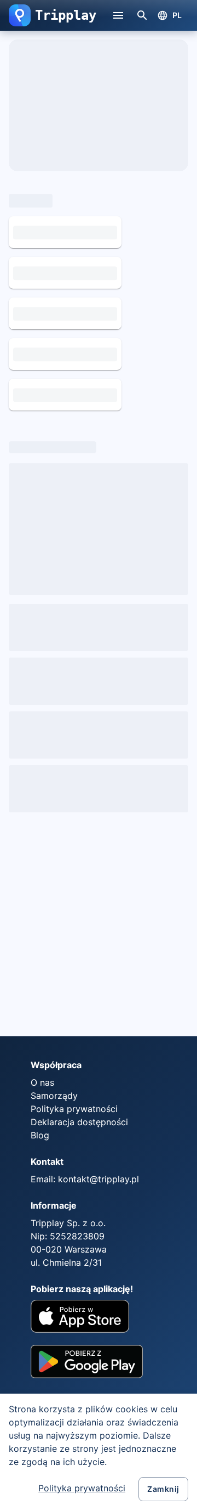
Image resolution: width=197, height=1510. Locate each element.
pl (177, 15)
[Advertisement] (98, 929)
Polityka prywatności (81, 1488)
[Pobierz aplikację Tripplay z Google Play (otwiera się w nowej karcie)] (87, 1365)
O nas (42, 1082)
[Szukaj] (142, 15)
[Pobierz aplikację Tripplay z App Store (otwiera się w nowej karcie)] (80, 1318)
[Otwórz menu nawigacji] (118, 15)
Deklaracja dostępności (79, 1121)
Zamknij (163, 1489)
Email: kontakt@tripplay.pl (85, 1179)
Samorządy (54, 1095)
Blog (40, 1135)
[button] (20, 15)
